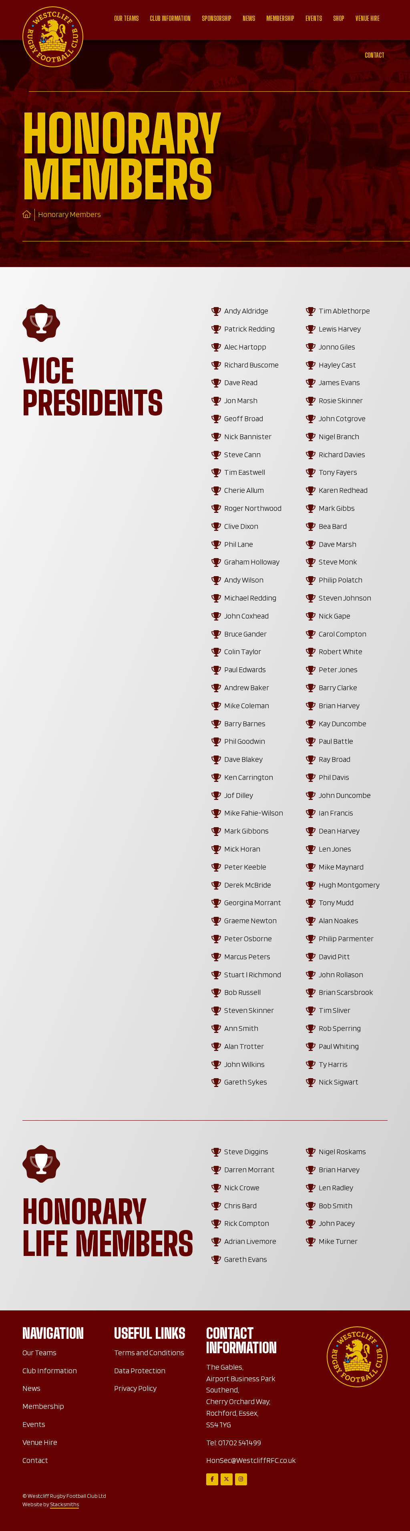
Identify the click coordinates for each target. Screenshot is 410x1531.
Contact (374, 55)
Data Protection (139, 1370)
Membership (280, 18)
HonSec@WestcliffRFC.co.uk (251, 1460)
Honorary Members (69, 214)
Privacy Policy (135, 1388)
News (249, 18)
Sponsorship (216, 18)
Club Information (170, 18)
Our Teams (126, 18)
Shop (338, 18)
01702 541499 (239, 1442)
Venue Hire (368, 18)
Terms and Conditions (149, 1352)
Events (313, 18)
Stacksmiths (64, 1504)
